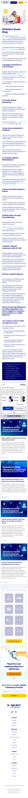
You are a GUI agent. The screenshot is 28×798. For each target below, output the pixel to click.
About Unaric (14, 768)
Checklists (14, 745)
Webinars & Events (14, 737)
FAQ (14, 759)
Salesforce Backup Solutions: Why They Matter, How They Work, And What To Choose (13, 521)
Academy (14, 747)
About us (14, 765)
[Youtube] (15, 712)
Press (14, 773)
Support (21, 2)
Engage (14, 723)
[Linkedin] (12, 712)
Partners (14, 770)
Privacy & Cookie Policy (14, 791)
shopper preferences (9, 49)
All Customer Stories (13, 641)
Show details (20, 404)
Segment (14, 720)
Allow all (8, 408)
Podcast (14, 734)
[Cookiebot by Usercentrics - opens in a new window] (19, 385)
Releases (14, 732)
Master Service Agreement (13, 789)
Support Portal (14, 754)
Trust (14, 756)
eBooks (14, 742)
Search (14, 725)
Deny (14, 412)
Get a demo (13, 2)
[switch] (23, 397)
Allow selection (20, 408)
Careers (14, 776)
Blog (14, 739)
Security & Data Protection (14, 792)
